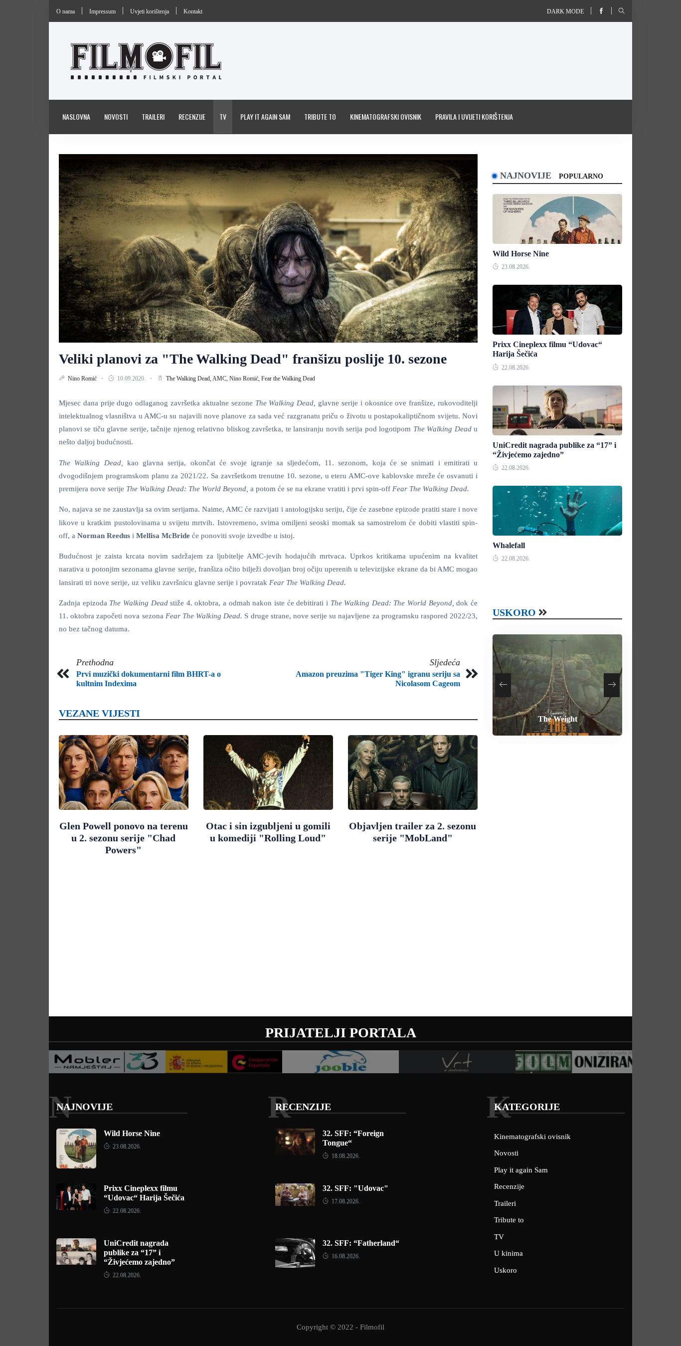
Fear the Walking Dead (288, 378)
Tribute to (320, 116)
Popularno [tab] (581, 176)
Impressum (102, 11)
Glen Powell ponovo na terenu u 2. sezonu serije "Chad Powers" (123, 837)
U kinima (508, 1253)
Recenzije (191, 116)
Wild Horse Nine (521, 253)
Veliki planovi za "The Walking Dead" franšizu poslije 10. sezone (253, 359)
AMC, (220, 378)
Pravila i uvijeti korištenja (474, 116)
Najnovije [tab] (525, 176)
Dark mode (565, 11)
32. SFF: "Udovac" (355, 1188)
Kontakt (192, 11)
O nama (65, 11)
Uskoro (514, 612)
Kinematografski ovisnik (385, 116)
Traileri (153, 116)
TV (222, 116)
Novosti (116, 116)
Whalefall (509, 545)
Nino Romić (83, 378)
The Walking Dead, (189, 378)
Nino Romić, (245, 378)
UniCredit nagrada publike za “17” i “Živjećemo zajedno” (139, 1252)
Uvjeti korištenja (149, 11)
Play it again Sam (265, 116)
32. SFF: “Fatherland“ (361, 1243)
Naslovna (76, 116)
